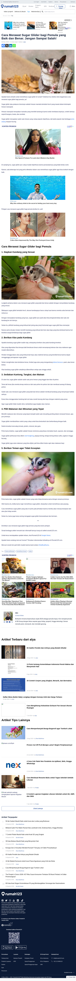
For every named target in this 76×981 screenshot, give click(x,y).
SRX (41, 964)
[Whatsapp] (14, 45)
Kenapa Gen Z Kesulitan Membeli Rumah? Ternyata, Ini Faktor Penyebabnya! (31, 848)
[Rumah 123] (9, 6)
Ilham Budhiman (40, 738)
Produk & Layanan (6, 961)
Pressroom (4, 970)
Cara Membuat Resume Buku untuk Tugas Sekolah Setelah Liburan (50, 779)
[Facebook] (3, 45)
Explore (50, 2)
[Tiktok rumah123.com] (22, 900)
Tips (28, 11)
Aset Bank (43, 2)
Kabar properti (8, 11)
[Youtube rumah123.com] (14, 900)
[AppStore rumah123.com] (7, 947)
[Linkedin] (10, 45)
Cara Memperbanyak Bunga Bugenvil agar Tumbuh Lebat (49, 729)
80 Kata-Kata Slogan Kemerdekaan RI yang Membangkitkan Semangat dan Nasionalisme (35, 883)
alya (24, 42)
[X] (7, 45)
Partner (3, 964)
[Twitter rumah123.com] (6, 900)
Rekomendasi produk (37, 11)
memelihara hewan (22, 551)
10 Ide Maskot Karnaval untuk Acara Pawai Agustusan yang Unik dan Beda (30, 861)
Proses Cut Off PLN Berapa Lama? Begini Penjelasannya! (49, 745)
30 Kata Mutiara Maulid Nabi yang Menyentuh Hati (22, 841)
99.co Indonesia (44, 958)
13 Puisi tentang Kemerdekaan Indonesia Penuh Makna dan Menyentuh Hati (50, 665)
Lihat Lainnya (38, 808)
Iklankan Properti (18, 958)
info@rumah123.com (58, 958)
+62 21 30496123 (57, 961)
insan (17, 864)
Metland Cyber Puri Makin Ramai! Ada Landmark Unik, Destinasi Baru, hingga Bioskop (34, 828)
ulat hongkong (29, 436)
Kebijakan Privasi (29, 958)
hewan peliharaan (9, 551)
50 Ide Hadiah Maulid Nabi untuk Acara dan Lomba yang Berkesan (27, 821)
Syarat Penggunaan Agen (31, 964)
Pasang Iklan (60, 6)
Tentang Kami (4, 958)
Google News (45, 535)
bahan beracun (58, 362)
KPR (15, 961)
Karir (2, 967)
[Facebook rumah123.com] (2, 900)
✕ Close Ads (71, 977)
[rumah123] (38, 894)
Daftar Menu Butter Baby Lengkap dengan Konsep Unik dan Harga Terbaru (32, 697)
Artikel (9, 15)
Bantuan (73, 2)
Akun (73, 6)
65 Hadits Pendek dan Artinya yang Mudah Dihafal (46, 648)
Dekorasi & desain (20, 11)
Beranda (5, 15)
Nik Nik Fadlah (19, 837)
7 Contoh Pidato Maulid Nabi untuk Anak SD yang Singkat (25, 834)
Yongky (37, 787)
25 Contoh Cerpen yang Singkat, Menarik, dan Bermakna (49, 681)
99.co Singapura (44, 961)
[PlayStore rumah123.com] (21, 948)
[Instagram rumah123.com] (10, 900)
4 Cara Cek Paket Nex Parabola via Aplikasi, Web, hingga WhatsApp (49, 762)
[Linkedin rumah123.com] (17, 900)
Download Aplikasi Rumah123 (10, 2)
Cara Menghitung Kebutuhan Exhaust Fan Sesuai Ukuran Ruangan (49, 707)
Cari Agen (36, 2)
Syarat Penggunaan (30, 961)
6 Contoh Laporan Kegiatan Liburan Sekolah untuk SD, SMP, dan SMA (51, 795)
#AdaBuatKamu (43, 545)
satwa (30, 551)
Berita (56, 2)
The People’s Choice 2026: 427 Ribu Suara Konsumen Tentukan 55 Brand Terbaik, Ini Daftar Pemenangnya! (36, 875)
